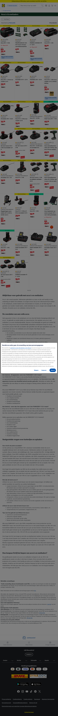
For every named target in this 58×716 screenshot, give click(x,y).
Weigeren (36, 370)
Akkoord (53, 370)
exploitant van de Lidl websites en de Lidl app (20, 348)
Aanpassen (43, 370)
